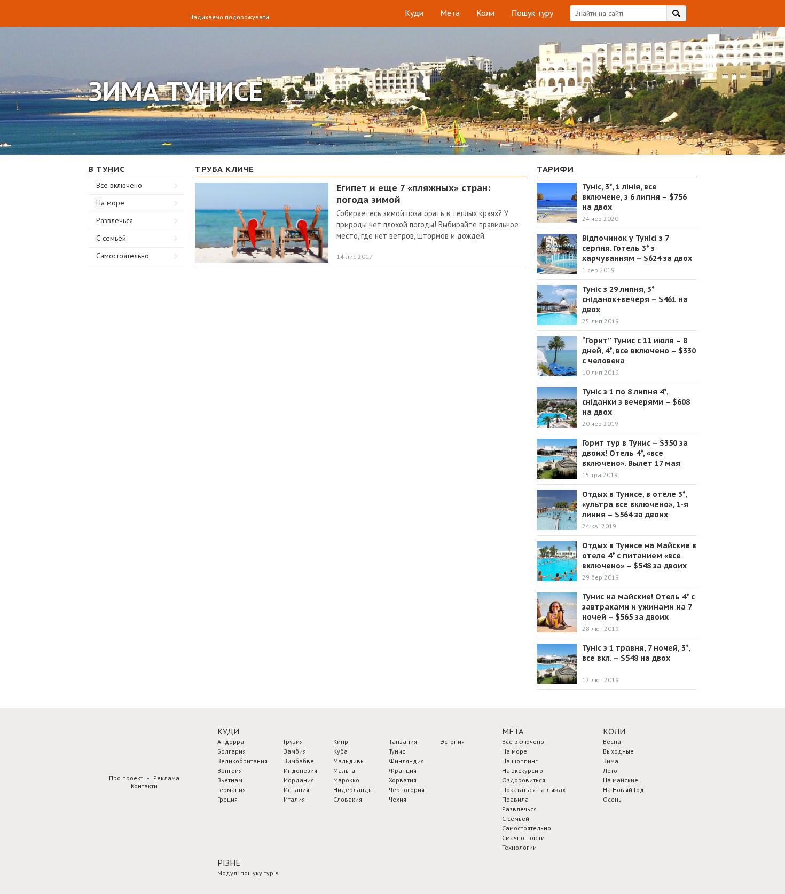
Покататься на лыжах (534, 790)
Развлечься (114, 220)
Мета (450, 12)
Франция (403, 770)
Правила (515, 799)
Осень (612, 799)
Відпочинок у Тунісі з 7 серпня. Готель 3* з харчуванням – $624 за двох (637, 248)
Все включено (119, 185)
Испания (296, 790)
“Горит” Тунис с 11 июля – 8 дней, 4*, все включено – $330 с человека (639, 351)
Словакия (347, 799)
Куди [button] (228, 731)
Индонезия (300, 770)
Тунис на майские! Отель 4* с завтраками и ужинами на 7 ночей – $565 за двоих (638, 607)
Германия (231, 790)
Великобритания (242, 761)
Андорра (230, 742)
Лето (610, 770)
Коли (485, 12)
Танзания (403, 742)
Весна (612, 742)
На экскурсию (522, 770)
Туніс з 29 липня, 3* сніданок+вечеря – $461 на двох (635, 299)
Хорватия (403, 780)
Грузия (293, 742)
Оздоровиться (523, 780)
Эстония (453, 742)
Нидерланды (353, 790)
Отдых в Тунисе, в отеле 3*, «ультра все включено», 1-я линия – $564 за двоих (635, 504)
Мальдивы (349, 761)
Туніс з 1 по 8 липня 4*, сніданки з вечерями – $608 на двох (636, 402)
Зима (610, 761)
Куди (414, 12)
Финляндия (406, 761)
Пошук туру (532, 12)
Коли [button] (614, 731)
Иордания (299, 780)
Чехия (397, 799)
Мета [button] (512, 731)
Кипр (340, 742)
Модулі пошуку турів (248, 873)
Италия (294, 799)
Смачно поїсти (523, 838)
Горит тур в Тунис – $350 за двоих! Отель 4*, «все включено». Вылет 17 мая (635, 453)
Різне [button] (228, 862)
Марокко (346, 780)
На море (110, 203)
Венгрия (229, 770)
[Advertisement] (136, 425)
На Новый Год (623, 790)
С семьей (111, 238)
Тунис (397, 751)
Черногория (407, 790)
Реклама (166, 778)
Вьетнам (229, 780)
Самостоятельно (122, 255)
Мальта (344, 770)
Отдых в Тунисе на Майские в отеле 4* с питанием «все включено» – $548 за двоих (639, 556)
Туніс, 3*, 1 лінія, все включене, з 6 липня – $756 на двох (634, 197)
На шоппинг (520, 761)
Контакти (144, 786)
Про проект (126, 778)
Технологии (519, 847)
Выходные (618, 751)
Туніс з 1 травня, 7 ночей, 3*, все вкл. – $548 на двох (636, 653)
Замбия (295, 751)
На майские (620, 780)
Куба (340, 751)
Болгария (231, 751)
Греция (227, 799)
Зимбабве (299, 761)
